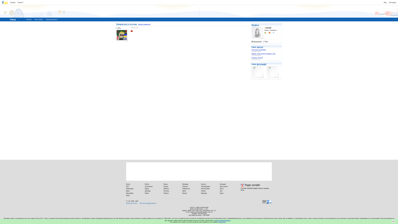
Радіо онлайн (252, 185)
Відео (128, 191)
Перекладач (130, 188)
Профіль (255, 25)
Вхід (385, 2)
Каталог (203, 184)
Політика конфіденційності (148, 203)
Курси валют (224, 186)
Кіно (221, 191)
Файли (147, 193)
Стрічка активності (52, 19)
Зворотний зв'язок (131, 203)
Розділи (20, 2)
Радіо (128, 195)
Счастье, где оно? (257, 57)
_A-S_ (119, 28)
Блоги (222, 188)
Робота (147, 184)
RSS (127, 186)
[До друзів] (265, 32)
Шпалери (147, 191)
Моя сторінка (39, 19)
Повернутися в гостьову (126, 24)
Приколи (166, 188)
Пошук (166, 184)
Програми (185, 184)
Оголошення (149, 186)
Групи (221, 193)
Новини (203, 191)
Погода (166, 186)
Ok (393, 221)
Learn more (222, 222)
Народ (147, 188)
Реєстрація (392, 2)
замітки (260, 47)
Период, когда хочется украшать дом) (263, 53)
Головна (12, 2)
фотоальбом (257, 41)
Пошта (128, 184)
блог (266, 41)
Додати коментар (144, 24)
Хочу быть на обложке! (259, 50)
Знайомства (186, 188)
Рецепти (166, 193)
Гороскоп (185, 186)
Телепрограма (205, 186)
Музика (184, 193)
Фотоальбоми (205, 188)
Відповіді (204, 193)
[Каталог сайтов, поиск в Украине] (267, 201)
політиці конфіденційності (222, 220)
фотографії (261, 64)
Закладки (223, 184)
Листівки (166, 191)
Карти (184, 191)
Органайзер (129, 193)
